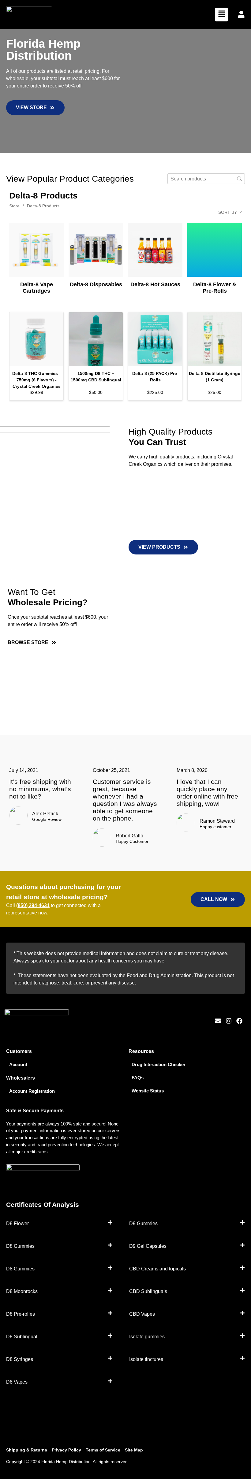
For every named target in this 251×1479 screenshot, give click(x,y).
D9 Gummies (143, 1223)
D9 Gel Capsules (148, 1246)
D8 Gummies (20, 1246)
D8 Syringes (19, 1359)
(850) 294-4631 (33, 905)
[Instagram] (229, 1021)
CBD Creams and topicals (157, 1268)
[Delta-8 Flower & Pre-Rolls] (214, 250)
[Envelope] (218, 1021)
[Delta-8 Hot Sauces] (155, 250)
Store (14, 205)
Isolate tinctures (146, 1359)
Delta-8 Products (43, 205)
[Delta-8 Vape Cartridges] (36, 250)
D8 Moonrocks (22, 1291)
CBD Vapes (142, 1314)
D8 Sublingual (21, 1336)
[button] (221, 14)
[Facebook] (239, 1021)
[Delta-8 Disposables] (96, 250)
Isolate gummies (147, 1336)
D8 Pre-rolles (20, 1314)
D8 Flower (17, 1223)
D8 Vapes (17, 1381)
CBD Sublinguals (148, 1291)
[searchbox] (206, 178)
